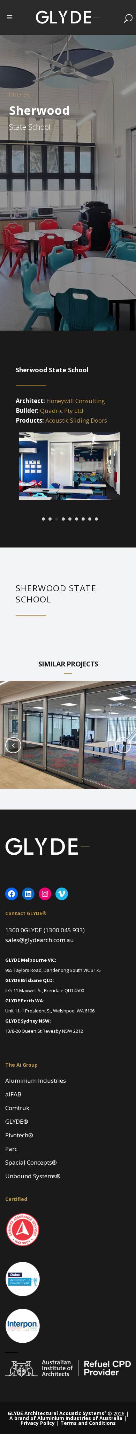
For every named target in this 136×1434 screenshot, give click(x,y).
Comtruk (17, 1108)
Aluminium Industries (35, 1081)
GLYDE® (16, 1121)
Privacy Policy (38, 1423)
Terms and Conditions (88, 1423)
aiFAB (13, 1094)
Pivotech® (19, 1135)
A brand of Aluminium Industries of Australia (65, 1418)
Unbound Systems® (33, 1176)
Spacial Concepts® (31, 1162)
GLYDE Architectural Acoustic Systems (57, 1413)
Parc (11, 1149)
